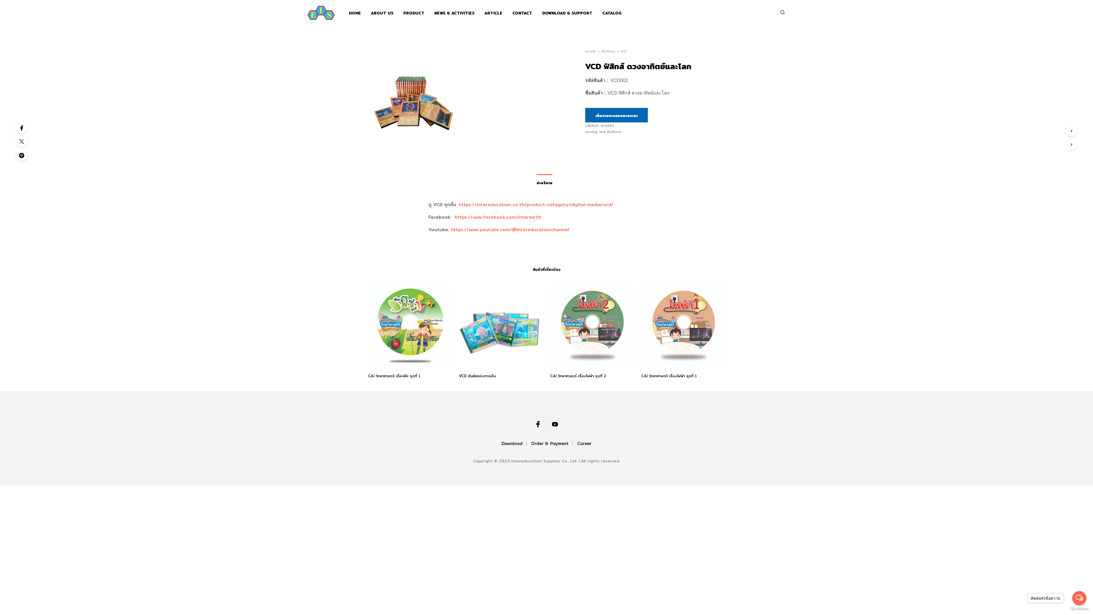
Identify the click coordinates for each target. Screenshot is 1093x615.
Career (584, 443)
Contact (522, 13)
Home (355, 13)
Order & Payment (550, 443)
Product (413, 13)
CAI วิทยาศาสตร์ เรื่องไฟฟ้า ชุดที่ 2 (578, 376)
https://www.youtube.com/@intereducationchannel (510, 229)
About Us (382, 13)
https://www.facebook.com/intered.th (498, 217)
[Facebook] (21, 127)
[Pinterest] (21, 155)
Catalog (612, 13)
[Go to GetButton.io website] (1079, 609)
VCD (623, 51)
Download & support (567, 13)
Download (512, 443)
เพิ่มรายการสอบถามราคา (616, 115)
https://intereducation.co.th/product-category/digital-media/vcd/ (536, 204)
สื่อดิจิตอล (608, 51)
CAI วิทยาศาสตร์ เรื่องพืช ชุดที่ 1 (394, 376)
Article (493, 13)
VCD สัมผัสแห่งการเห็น (477, 376)
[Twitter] (21, 141)
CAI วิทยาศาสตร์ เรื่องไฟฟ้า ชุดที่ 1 (669, 376)
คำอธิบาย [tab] (544, 183)
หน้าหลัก (590, 51)
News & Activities (454, 13)
